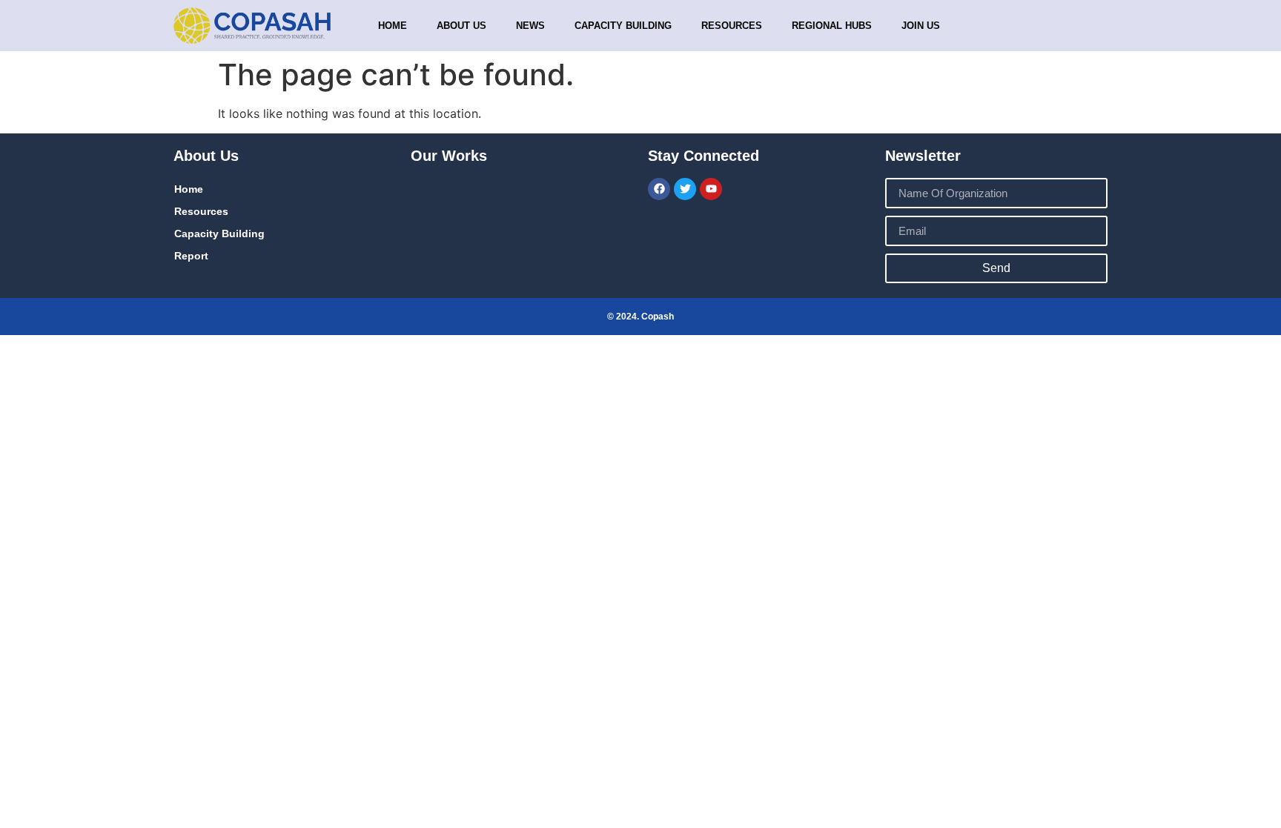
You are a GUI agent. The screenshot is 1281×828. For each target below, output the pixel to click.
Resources (731, 25)
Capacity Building (219, 233)
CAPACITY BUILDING (623, 25)
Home (392, 25)
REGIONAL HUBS (832, 25)
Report (191, 256)
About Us (461, 25)
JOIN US (920, 25)
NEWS (530, 25)
